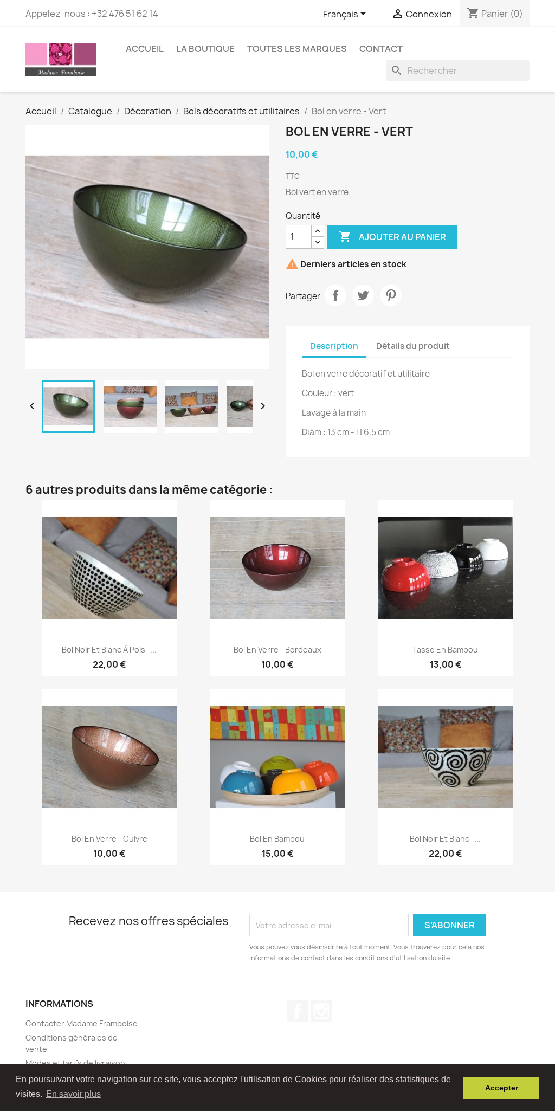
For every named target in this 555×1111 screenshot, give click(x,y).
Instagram (321, 1011)
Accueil (145, 49)
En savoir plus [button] (73, 1094)
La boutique (205, 49)
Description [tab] (334, 346)
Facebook (297, 1011)
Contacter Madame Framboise (81, 1023)
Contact (381, 49)
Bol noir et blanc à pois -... (109, 649)
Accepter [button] (501, 1087)
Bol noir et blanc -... (445, 839)
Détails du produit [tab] (413, 346)
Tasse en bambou (445, 649)
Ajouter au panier (392, 236)
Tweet (363, 295)
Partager (335, 295)
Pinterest (391, 295)
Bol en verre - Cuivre (109, 839)
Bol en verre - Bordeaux (277, 649)
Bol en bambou (277, 839)
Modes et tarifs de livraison (75, 1063)
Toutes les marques (297, 49)
